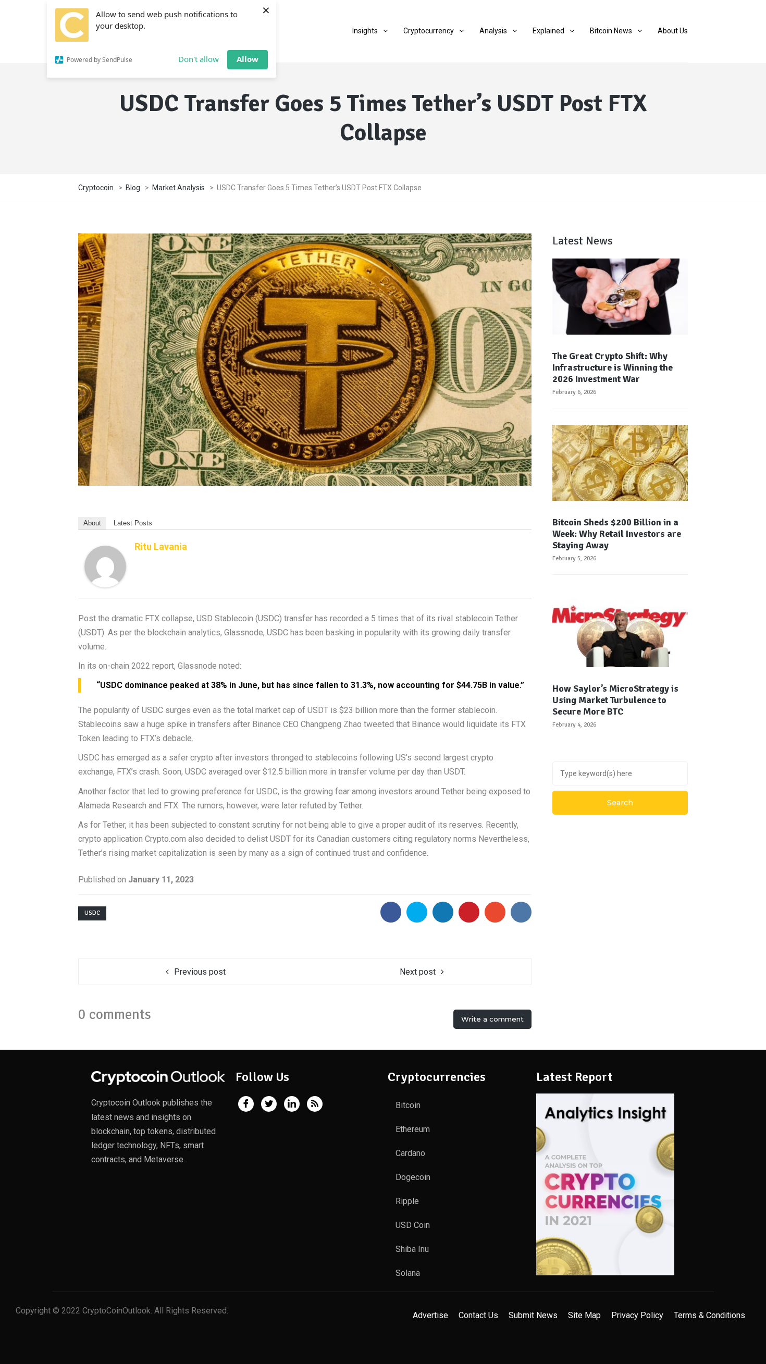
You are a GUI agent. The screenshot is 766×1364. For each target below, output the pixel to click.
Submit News (533, 1315)
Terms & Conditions (709, 1315)
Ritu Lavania (160, 546)
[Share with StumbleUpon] (495, 912)
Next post (418, 972)
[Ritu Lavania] (105, 566)
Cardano (410, 1153)
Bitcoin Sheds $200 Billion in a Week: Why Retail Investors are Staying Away (616, 534)
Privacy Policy (637, 1315)
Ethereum (413, 1129)
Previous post (200, 972)
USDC (92, 913)
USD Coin (413, 1225)
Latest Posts (133, 523)
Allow (247, 59)
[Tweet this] (416, 912)
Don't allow (198, 59)
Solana (408, 1273)
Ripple (407, 1201)
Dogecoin (413, 1177)
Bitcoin (408, 1105)
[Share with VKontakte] (521, 912)
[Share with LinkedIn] (443, 912)
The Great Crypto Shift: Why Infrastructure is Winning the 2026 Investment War (612, 367)
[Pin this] (469, 912)
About (92, 523)
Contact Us (478, 1315)
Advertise (430, 1315)
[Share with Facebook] (390, 912)
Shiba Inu (412, 1249)
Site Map (584, 1315)
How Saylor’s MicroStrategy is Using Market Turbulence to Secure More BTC (615, 700)
